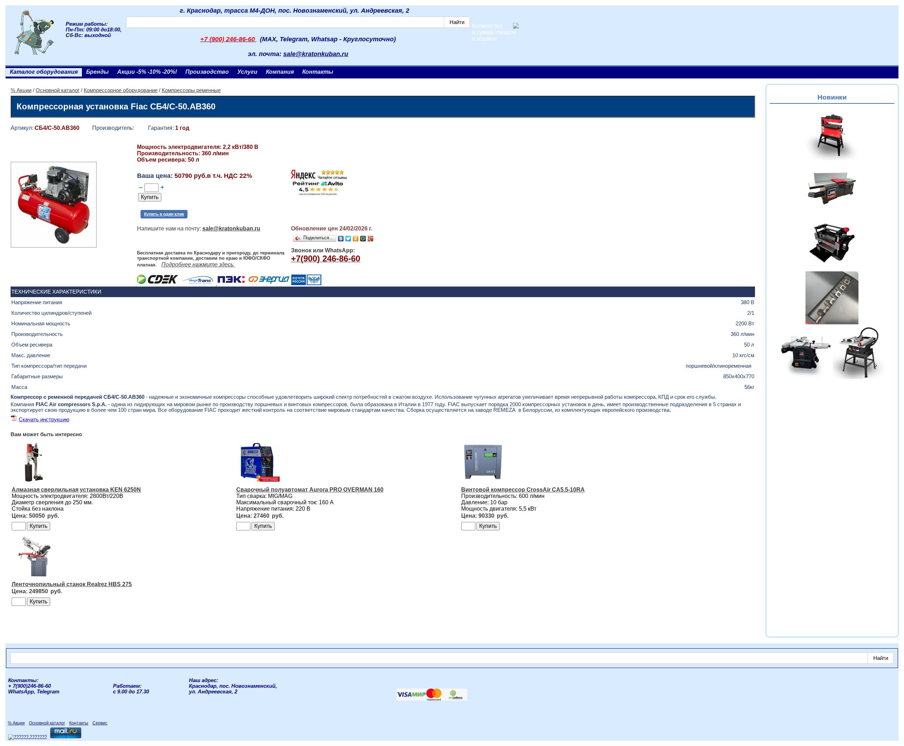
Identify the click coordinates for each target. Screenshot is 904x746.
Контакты (317, 72)
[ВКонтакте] (341, 238)
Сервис (100, 723)
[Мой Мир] (363, 238)
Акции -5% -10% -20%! (147, 72)
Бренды (97, 72)
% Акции (21, 90)
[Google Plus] (370, 238)
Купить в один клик (164, 214)
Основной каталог (57, 90)
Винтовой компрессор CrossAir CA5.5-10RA (523, 490)
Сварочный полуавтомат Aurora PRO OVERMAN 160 (309, 490)
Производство (207, 72)
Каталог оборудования (44, 72)
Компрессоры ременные (191, 90)
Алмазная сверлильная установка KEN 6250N (76, 490)
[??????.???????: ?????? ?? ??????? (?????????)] (27, 737)
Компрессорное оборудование (120, 90)
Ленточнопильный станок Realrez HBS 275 (72, 584)
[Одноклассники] (355, 238)
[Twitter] (348, 238)
